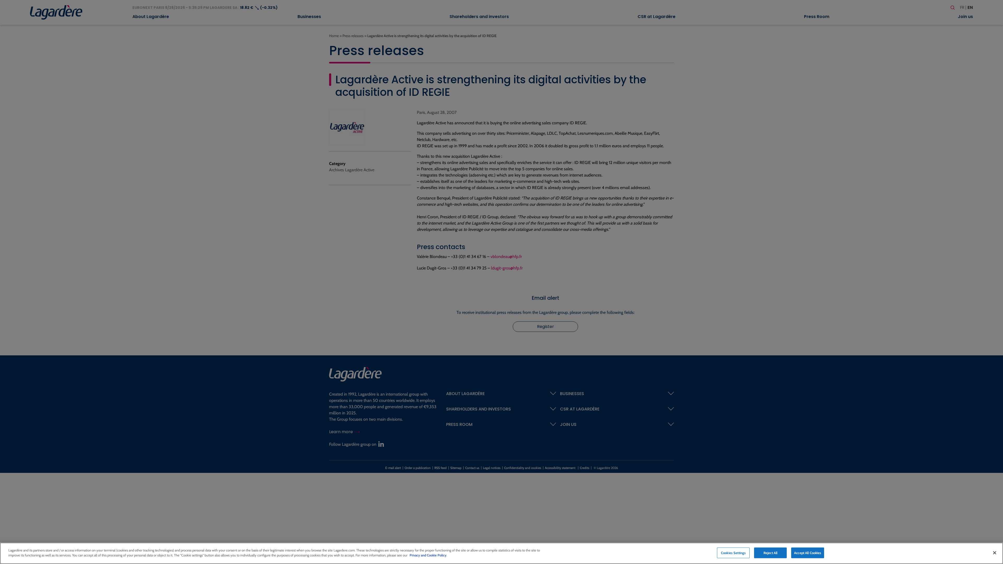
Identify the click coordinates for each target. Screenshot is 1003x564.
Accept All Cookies (807, 553)
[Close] (994, 553)
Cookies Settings (733, 553)
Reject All (770, 553)
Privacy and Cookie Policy (428, 555)
